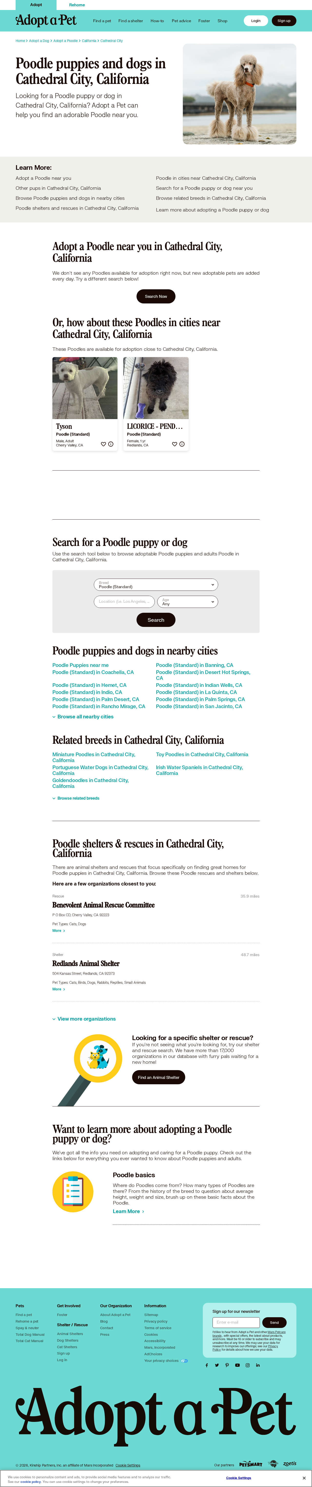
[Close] (304, 1478)
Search (156, 620)
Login (256, 21)
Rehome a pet (27, 1321)
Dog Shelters (67, 1340)
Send (274, 1322)
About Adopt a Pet (115, 1315)
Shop (222, 20)
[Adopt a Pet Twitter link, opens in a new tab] (218, 1365)
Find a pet (24, 1315)
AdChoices (153, 1354)
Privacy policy (155, 1321)
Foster (204, 20)
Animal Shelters (70, 1334)
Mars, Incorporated (159, 1347)
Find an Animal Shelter (158, 1077)
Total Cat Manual (29, 1341)
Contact (106, 1328)
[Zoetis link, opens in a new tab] (289, 1463)
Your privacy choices (161, 1360)
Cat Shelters (67, 1347)
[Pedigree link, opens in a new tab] (273, 1464)
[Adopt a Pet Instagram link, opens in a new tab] (249, 1365)
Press (104, 1334)
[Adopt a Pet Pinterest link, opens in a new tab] (228, 1365)
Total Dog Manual (30, 1334)
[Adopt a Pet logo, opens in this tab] (156, 1421)
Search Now (156, 296)
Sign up (284, 21)
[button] (103, 444)
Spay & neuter (27, 1328)
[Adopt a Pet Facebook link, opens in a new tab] (208, 1365)
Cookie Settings (128, 1465)
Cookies (151, 1334)
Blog (103, 1321)
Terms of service (157, 1328)
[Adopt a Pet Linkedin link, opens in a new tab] (258, 1365)
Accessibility (154, 1341)
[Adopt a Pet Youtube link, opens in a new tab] (239, 1365)
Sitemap (151, 1315)
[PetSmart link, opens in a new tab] (251, 1464)
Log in (62, 1360)
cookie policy (30, 1482)
